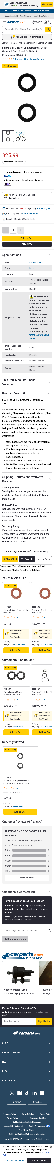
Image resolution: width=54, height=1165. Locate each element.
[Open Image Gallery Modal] (27, 97)
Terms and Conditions (38, 1118)
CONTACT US (8, 1080)
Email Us (29, 559)
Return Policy (36, 516)
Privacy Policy (12, 1118)
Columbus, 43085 (30, 214)
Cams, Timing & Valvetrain (23, 43)
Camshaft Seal (36, 262)
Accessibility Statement (13, 1126)
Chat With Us (12, 559)
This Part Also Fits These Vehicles (18, 382)
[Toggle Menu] (4, 22)
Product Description (15, 393)
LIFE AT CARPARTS (11, 1052)
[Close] (51, 1147)
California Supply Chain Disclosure (27, 1122)
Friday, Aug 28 (43, 208)
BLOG (5, 1071)
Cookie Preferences (37, 1126)
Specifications (11, 255)
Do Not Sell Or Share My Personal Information (27, 1134)
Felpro (32, 268)
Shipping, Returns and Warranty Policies (22, 479)
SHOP (5, 1043)
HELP (4, 1062)
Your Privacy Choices (27, 1130)
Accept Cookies (39, 1160)
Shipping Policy (37, 495)
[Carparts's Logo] (16, 22)
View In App (47, 4)
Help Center (45, 559)
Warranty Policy (28, 1114)
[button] (27, 4)
